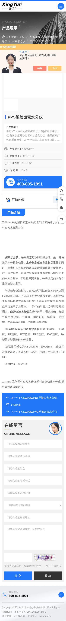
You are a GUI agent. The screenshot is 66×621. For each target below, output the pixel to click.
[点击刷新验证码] (44, 557)
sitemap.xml (46, 616)
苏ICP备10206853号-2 (35, 612)
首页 (21, 36)
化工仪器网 (20, 616)
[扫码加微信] (62, 207)
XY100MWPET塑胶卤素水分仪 (39, 397)
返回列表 (16, 404)
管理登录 (32, 616)
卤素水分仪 (18, 41)
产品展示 (34, 36)
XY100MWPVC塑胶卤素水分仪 (39, 411)
